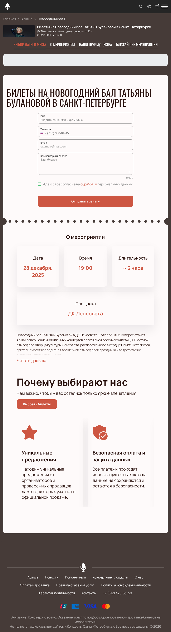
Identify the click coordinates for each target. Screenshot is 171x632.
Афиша (33, 577)
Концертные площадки (110, 577)
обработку (88, 184)
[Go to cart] (157, 6)
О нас (139, 577)
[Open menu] (164, 7)
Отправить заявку (85, 201)
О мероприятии (62, 44)
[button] (42, 133)
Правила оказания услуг (75, 585)
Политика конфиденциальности (126, 585)
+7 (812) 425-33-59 (117, 593)
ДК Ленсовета (45, 31)
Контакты (89, 593)
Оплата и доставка (35, 585)
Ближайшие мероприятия (137, 44)
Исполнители (75, 577)
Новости (51, 577)
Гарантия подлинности (57, 593)
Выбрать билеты (37, 404)
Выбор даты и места (30, 44)
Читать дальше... (33, 360)
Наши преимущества (95, 44)
